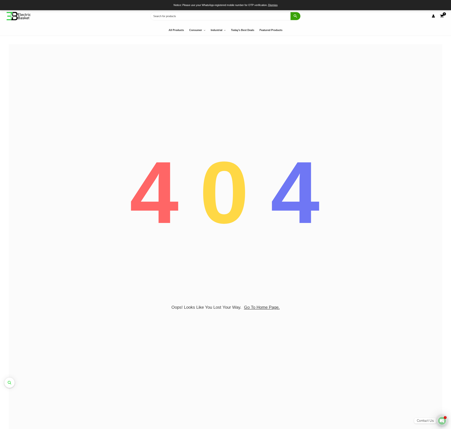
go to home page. (262, 307)
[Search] (295, 16)
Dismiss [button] (273, 5)
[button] (203, 30)
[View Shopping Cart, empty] (441, 16)
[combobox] (225, 16)
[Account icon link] (433, 16)
